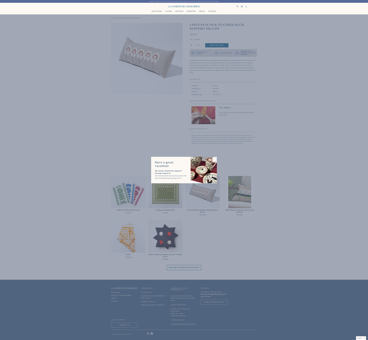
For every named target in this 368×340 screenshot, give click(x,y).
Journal (212, 11)
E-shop (168, 11)
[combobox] (361, 338)
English (359, 338)
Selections (157, 11)
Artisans (179, 11)
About (202, 11)
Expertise (191, 11)
